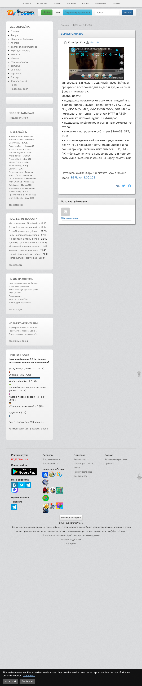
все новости (16, 264)
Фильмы (15, 65)
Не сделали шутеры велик (24, 238)
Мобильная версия (71, 517)
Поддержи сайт (19, 88)
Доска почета (80, 476)
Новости (42, 3)
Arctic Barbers (15, 156)
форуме (27, 278)
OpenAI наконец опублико (23, 231)
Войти (46, 12)
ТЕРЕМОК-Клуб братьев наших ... (24, 289)
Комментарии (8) (18, 428)
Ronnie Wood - (16, 136)
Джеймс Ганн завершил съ (24, 242)
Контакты (71, 543)
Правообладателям (71, 539)
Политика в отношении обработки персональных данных (71, 535)
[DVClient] (59, 475)
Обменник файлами (22, 39)
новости (31, 218)
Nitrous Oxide (15, 162)
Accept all (10, 681)
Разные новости (20, 62)
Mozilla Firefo (15, 191)
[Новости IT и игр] (52, 508)
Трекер (56, 3)
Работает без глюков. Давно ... (23, 331)
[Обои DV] (59, 508)
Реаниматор (80, 459)
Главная (26, 3)
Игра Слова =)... (16, 293)
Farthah (94, 42)
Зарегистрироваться (77, 12)
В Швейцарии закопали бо (23, 227)
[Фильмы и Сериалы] (45, 512)
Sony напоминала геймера (24, 235)
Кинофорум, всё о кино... (20, 302)
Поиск (14, 84)
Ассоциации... (15, 296)
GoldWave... (14, 185)
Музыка (15, 58)
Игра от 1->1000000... (19, 299)
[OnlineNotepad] (45, 475)
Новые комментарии (23, 323)
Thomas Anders (16, 139)
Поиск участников (83, 471)
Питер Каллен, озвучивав (23, 257)
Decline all (27, 681)
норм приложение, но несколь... (24, 327)
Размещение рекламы (116, 459)
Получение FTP (50, 463)
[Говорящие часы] (45, 490)
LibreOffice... (14, 143)
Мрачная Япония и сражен (24, 246)
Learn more (29, 675)
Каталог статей (19, 81)
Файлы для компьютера (24, 46)
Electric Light (15, 159)
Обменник (100, 3)
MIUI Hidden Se (16, 198)
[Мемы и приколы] (52, 475)
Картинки (16, 73)
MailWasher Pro (16, 188)
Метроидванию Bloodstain (23, 223)
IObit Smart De (15, 182)
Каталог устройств (83, 463)
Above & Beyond (16, 152)
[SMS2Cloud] (45, 482)
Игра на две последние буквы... (23, 283)
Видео (85, 3)
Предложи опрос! (38, 428)
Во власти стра (16, 172)
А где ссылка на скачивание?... (23, 334)
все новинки (16, 204)
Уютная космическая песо (23, 250)
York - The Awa (15, 149)
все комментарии (19, 340)
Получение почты (51, 459)
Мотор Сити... (15, 175)
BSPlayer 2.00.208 (83, 177)
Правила (109, 463)
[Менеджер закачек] (45, 498)
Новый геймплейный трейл (24, 254)
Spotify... (13, 169)
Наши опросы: (19, 354)
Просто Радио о (16, 195)
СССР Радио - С (16, 178)
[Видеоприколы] (52, 492)
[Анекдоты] (59, 492)
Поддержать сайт (21, 112)
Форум (116, 3)
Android (71, 3)
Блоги (77, 467)
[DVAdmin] (45, 506)
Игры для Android (20, 50)
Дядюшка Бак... (16, 146)
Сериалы (16, 69)
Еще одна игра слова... (19, 286)
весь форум (15, 309)
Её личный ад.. (16, 165)
